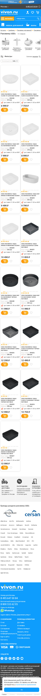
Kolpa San (20, 545)
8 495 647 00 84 (9, 598)
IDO (28, 541)
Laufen (35, 545)
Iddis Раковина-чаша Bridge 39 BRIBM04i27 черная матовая (8, 400)
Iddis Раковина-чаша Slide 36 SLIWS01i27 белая (29, 94)
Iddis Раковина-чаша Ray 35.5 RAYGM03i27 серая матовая (30, 297)
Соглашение (5, 629)
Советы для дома (24, 635)
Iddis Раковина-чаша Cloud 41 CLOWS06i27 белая (10, 94)
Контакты (4, 640)
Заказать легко (22, 632)
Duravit (3, 537)
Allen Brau (4, 521)
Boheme (34, 525)
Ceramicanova (5, 529)
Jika (13, 545)
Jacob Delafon (5, 545)
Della (21, 533)
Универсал (26, 569)
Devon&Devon (30, 533)
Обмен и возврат (23, 629)
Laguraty (28, 545)
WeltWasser (28, 561)
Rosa (2, 553)
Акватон (3, 565)
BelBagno (20, 525)
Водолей (11, 565)
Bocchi (27, 525)
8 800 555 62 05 (9, 604)
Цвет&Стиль (4, 573)
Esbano (10, 537)
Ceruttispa (22, 529)
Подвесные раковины (5, 48)
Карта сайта (5, 637)
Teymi (26, 557)
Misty (16, 549)
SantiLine (3, 557)
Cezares (30, 529)
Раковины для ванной (24, 30)
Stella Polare (18, 557)
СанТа (19, 569)
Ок (22, 690)
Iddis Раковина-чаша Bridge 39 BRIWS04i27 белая (10, 194)
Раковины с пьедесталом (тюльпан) (17, 49)
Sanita (8, 553)
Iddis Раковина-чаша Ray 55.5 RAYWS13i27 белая (30, 194)
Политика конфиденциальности (9, 633)
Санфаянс (11, 30)
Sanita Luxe (15, 553)
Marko (10, 549)
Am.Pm (11, 521)
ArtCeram (4, 525)
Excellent (17, 537)
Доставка (20, 622)
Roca (32, 549)
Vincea (15, 561)
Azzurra (11, 525)
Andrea (28, 521)
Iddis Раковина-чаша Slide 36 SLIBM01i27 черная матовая (30, 348)
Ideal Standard (20, 541)
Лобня (27, 565)
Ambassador (20, 521)
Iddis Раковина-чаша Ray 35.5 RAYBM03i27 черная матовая (10, 297)
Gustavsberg (4, 541)
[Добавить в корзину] (4, 110)
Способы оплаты (23, 638)
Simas (10, 557)
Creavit (3, 533)
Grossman (25, 537)
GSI (32, 537)
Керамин (19, 565)
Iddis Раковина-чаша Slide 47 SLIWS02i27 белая (29, 144)
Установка (21, 625)
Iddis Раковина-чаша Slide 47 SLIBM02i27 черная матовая (30, 400)
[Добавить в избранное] (11, 110)
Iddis (12, 541)
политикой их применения (26, 685)
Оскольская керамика (8, 569)
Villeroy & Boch (5, 561)
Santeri (30, 553)
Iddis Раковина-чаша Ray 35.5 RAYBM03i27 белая (10, 144)
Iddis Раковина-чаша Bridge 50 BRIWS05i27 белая (10, 244)
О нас (3, 622)
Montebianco (24, 549)
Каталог (3, 30)
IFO (33, 541)
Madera (3, 549)
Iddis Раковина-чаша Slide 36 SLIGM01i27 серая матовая (29, 245)
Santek (24, 553)
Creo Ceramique (12, 533)
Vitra (20, 561)
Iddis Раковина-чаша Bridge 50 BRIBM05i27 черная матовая (8, 451)
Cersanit (14, 529)
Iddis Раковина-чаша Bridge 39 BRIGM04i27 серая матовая (10, 348)
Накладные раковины (28, 48)
